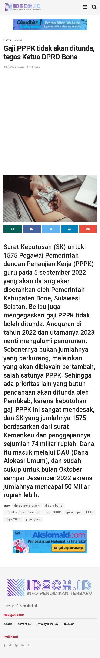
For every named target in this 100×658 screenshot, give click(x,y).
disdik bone (53, 505)
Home (7, 39)
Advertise (24, 624)
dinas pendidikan (27, 505)
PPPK (89, 512)
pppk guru (33, 519)
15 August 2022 (13, 66)
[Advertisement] (50, 122)
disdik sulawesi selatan (24, 512)
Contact (69, 624)
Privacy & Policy (47, 624)
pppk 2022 (13, 519)
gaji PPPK (54, 512)
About (7, 624)
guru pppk (73, 512)
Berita (19, 39)
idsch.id (32, 605)
